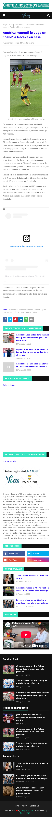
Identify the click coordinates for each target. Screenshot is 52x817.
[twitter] (38, 553)
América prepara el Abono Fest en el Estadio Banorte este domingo (32, 589)
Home (16, 806)
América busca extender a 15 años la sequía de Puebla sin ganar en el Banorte (32, 337)
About (24, 806)
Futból (37, 310)
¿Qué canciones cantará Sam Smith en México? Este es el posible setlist (30, 790)
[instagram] (38, 559)
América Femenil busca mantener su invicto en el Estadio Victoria (32, 365)
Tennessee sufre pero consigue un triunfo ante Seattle (31, 682)
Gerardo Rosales (12, 43)
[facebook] (14, 553)
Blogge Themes (26, 813)
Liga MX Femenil (9, 312)
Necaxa (21, 312)
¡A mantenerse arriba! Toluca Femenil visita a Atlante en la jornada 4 (30, 669)
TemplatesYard (27, 810)
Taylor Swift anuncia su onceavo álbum (32, 577)
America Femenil (26, 310)
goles (43, 310)
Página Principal (9, 24)
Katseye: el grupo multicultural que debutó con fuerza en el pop (32, 601)
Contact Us (34, 806)
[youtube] (14, 559)
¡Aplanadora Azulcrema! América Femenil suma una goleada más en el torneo (32, 352)
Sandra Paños (23, 24)
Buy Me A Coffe (9, 461)
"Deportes (13, 310)
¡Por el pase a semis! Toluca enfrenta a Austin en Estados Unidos (30, 717)
